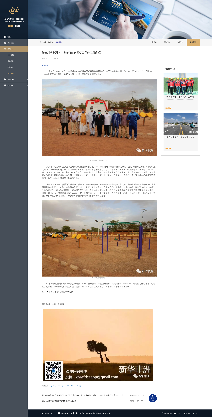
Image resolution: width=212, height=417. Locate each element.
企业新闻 (11, 55)
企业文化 (18, 85)
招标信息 (11, 67)
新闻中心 (18, 49)
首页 (9, 37)
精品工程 (18, 79)
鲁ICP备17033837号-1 (191, 413)
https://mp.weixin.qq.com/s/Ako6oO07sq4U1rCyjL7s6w (67, 386)
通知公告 (11, 61)
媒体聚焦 (11, 73)
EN (17, 26)
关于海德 (18, 43)
